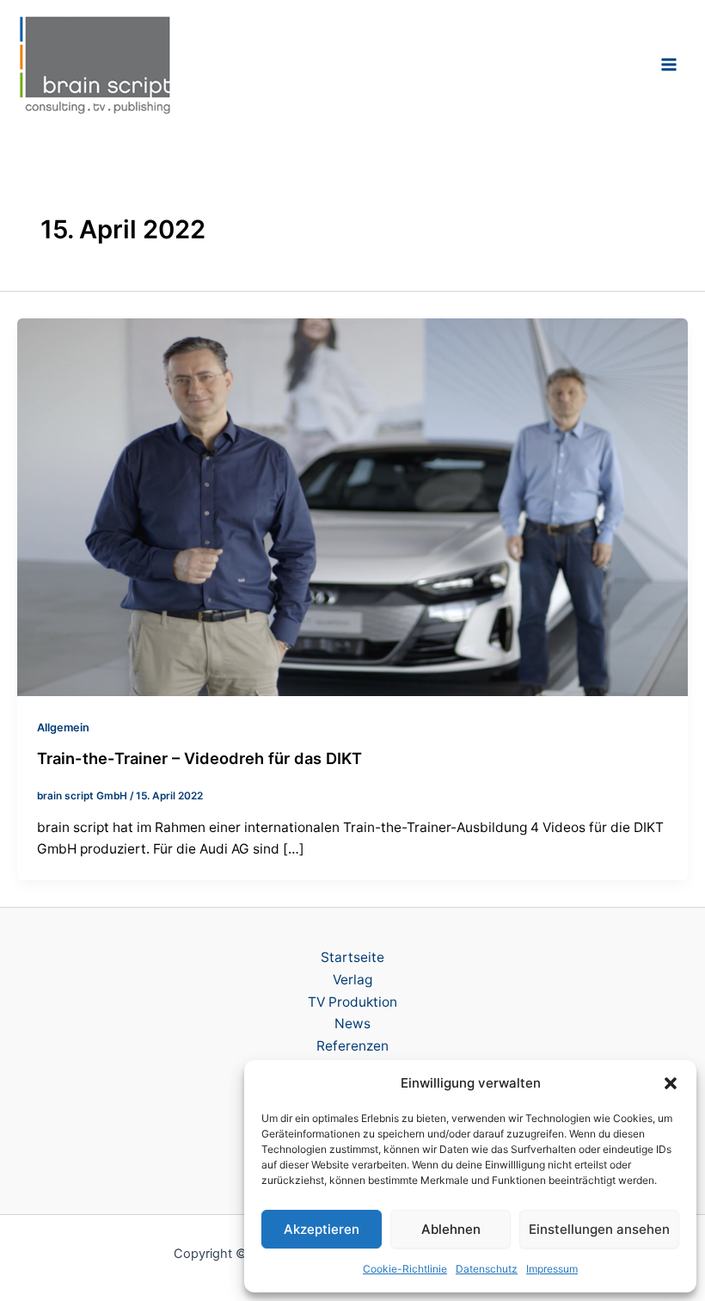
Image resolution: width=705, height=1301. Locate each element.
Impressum (552, 1268)
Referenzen (352, 1046)
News (352, 1023)
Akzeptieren (321, 1229)
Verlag (352, 979)
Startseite (352, 957)
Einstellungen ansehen (599, 1229)
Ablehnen (451, 1229)
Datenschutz (487, 1268)
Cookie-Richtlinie (405, 1268)
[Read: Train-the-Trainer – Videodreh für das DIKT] (352, 505)
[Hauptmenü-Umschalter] (669, 64)
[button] (670, 1083)
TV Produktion (352, 1002)
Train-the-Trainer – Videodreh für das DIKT (199, 758)
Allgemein (63, 727)
